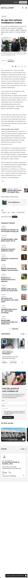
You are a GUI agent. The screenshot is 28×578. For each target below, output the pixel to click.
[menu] (26, 7)
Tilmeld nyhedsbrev (8, 417)
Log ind (15, 2)
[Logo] (7, 8)
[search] (22, 7)
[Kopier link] (25, 66)
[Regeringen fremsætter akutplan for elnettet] (14, 248)
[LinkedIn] (16, 66)
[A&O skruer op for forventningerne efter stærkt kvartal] (14, 298)
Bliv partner (23, 2)
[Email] (22, 66)
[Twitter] (19, 66)
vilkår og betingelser (10, 412)
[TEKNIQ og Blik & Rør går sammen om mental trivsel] (14, 288)
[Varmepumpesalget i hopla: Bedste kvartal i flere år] (14, 238)
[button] (26, 185)
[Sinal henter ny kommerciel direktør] (14, 257)
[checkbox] (2, 412)
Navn (3, 400)
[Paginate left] (2, 351)
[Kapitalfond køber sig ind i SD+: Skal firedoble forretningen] (14, 309)
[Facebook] (13, 66)
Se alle (22, 334)
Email (3, 405)
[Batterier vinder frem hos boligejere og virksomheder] (14, 267)
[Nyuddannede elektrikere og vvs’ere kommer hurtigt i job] (14, 229)
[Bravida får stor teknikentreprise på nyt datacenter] (14, 278)
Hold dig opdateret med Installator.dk (15, 575)
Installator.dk (11, 61)
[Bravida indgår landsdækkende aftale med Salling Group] (14, 320)
